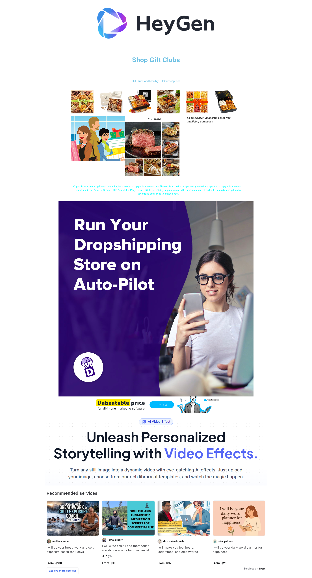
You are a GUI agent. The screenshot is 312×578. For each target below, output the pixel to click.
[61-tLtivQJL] (98, 138)
